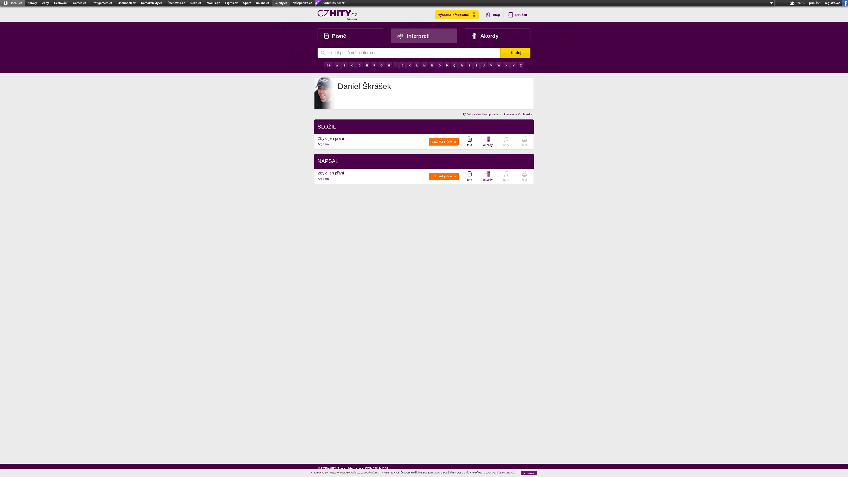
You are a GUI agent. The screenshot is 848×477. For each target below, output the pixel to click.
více (771, 3)
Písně (339, 36)
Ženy (45, 3)
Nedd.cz (195, 3)
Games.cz (79, 3)
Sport (247, 3)
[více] (771, 3)
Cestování (61, 3)
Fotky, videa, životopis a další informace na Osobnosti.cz (500, 114)
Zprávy (32, 3)
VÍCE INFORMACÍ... (506, 473)
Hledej (515, 53)
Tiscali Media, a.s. (350, 468)
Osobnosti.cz (127, 3)
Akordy (489, 36)
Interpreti (418, 36)
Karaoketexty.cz (151, 3)
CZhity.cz (281, 3)
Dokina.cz (262, 3)
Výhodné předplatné (453, 15)
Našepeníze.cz (302, 3)
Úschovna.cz (176, 3)
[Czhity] (337, 15)
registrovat (832, 3)
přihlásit (814, 3)
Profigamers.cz (102, 3)
